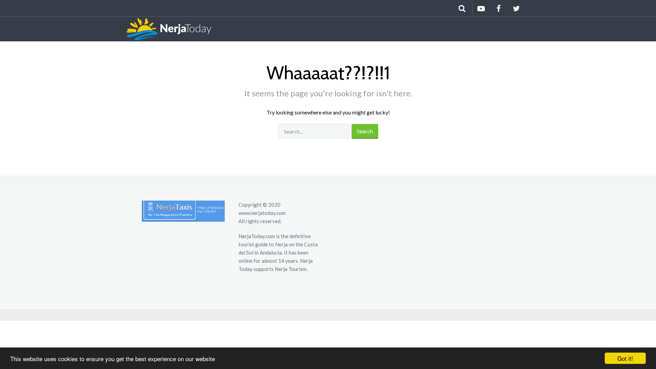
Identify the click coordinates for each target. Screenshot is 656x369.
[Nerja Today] (165, 29)
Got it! (625, 358)
